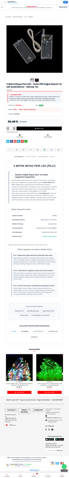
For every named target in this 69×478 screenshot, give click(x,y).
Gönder (14, 425)
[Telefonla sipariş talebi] (52, 150)
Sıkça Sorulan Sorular (28, 400)
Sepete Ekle (40, 128)
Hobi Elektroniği (53, 331)
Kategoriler (38, 410)
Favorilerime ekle (12, 132)
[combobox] (7, 425)
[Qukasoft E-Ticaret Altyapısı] (34, 471)
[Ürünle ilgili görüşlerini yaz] (31, 150)
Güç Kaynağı (24, 331)
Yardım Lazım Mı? (12, 400)
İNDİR (65, 2)
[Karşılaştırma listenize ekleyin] (38, 150)
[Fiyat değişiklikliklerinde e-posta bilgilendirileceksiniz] (45, 150)
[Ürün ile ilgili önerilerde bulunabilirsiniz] (59, 150)
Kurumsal (10, 410)
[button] (10, 49)
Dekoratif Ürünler (38, 331)
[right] (63, 373)
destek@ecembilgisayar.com (53, 418)
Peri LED (14, 331)
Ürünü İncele (20, 392)
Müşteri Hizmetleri (50, 400)
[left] (6, 373)
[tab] (18, 156)
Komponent (34, 337)
